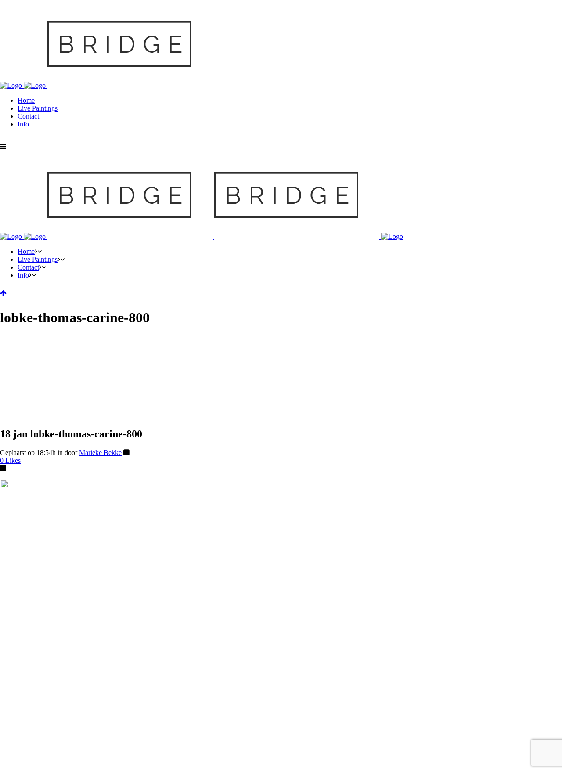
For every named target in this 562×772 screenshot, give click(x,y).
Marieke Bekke (100, 452)
